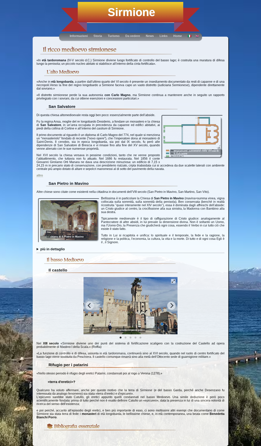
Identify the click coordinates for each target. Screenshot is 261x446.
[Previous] (89, 305)
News (150, 36)
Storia (97, 36)
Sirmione (131, 12)
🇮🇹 (189, 36)
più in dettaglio (52, 249)
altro (39, 175)
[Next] (171, 305)
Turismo (114, 36)
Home (177, 36)
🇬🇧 (197, 36)
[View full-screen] (173, 281)
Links (164, 36)
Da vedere (132, 36)
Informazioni (79, 36)
